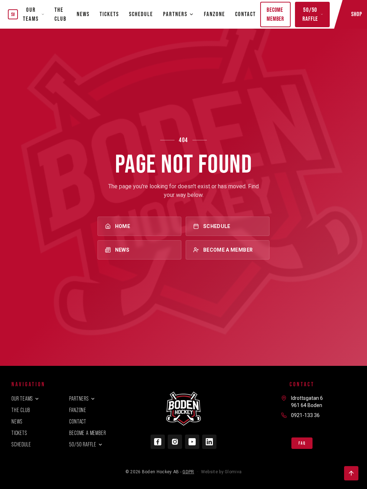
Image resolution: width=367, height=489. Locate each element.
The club (60, 14)
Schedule (141, 14)
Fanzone (214, 14)
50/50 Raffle (310, 14)
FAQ (302, 443)
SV (13, 14)
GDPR (188, 471)
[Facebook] (158, 442)
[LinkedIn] (209, 442)
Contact (245, 14)
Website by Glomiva (221, 471)
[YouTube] (192, 442)
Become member (275, 14)
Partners (79, 398)
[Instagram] (175, 442)
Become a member (228, 250)
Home (122, 226)
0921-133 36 (305, 415)
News (83, 14)
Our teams (31, 14)
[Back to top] (351, 473)
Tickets (109, 14)
